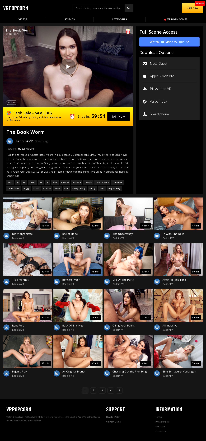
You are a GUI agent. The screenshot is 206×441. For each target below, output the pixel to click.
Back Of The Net (72, 325)
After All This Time (174, 279)
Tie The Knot (20, 279)
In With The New (173, 234)
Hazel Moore (26, 148)
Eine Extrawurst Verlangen (179, 371)
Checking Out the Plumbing (129, 371)
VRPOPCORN (15, 8)
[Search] (129, 8)
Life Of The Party (123, 279)
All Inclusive (170, 325)
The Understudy (122, 234)
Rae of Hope (70, 234)
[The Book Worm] (68, 67)
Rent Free (18, 325)
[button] (118, 116)
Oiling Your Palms (123, 325)
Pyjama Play (19, 371)
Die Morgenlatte (22, 234)
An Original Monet (73, 371)
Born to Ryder (71, 279)
